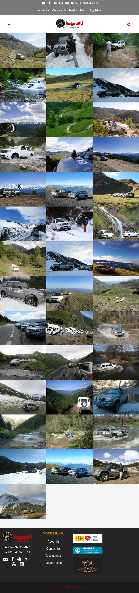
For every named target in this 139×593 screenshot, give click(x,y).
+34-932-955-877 (88, 2)
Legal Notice (53, 562)
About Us (44, 10)
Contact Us (59, 10)
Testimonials (77, 10)
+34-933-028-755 (19, 551)
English (94, 10)
